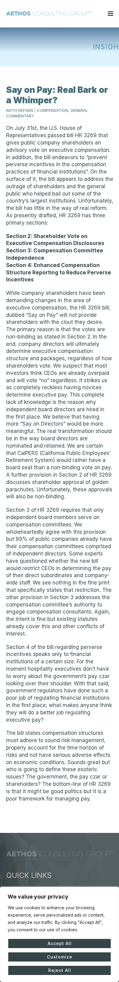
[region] (59, 934)
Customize (59, 956)
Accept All (60, 943)
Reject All (59, 970)
